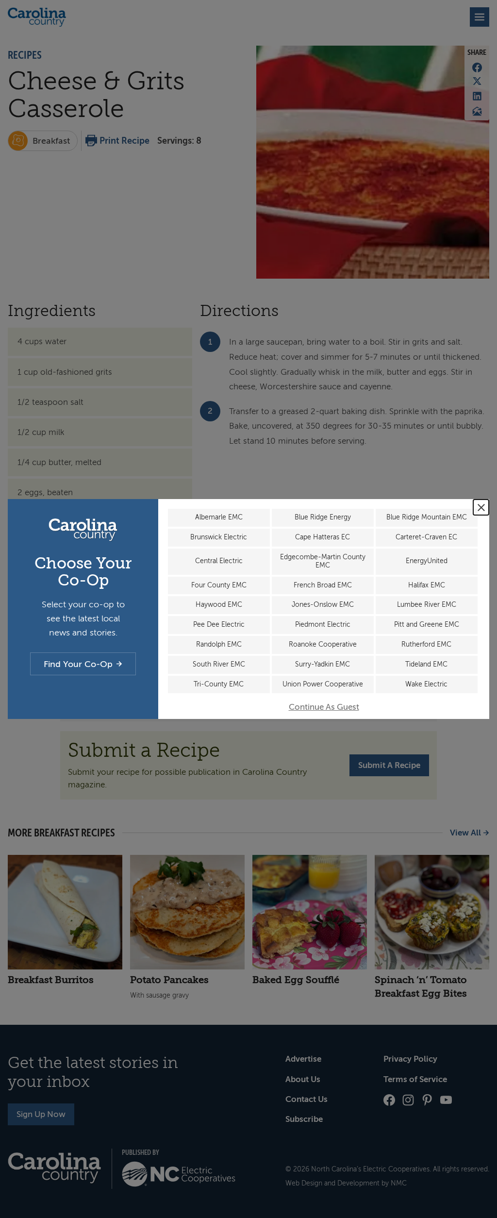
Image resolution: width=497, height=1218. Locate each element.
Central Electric (219, 561)
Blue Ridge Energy (323, 517)
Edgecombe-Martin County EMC (322, 561)
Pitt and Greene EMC (426, 624)
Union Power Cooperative (322, 684)
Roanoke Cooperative (323, 644)
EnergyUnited (426, 561)
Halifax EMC (426, 585)
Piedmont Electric (322, 624)
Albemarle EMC (219, 517)
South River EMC (219, 664)
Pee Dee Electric (219, 624)
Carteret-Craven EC (426, 537)
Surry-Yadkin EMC (322, 664)
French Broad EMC (323, 585)
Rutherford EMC (426, 644)
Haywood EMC (219, 604)
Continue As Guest (324, 707)
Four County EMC (219, 585)
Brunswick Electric (218, 537)
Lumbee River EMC (426, 604)
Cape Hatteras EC (322, 537)
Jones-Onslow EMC (323, 604)
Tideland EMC (426, 664)
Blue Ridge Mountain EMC (426, 517)
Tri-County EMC (219, 684)
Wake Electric (426, 684)
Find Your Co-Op (78, 664)
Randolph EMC (219, 644)
